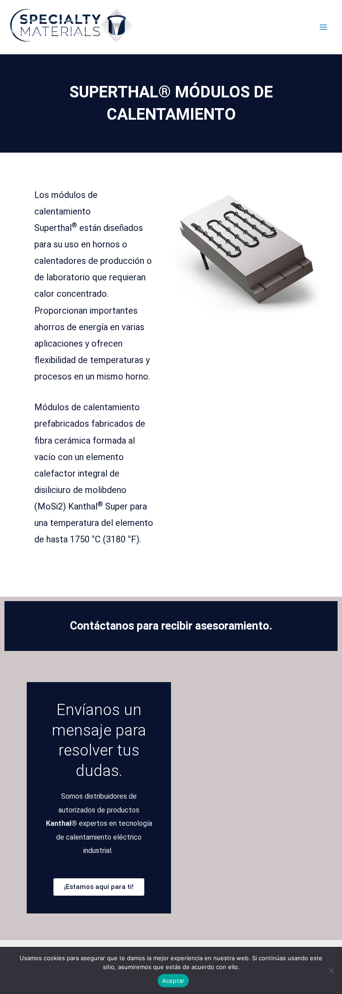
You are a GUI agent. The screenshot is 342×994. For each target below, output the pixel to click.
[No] (330, 970)
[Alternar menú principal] (323, 27)
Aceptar (173, 980)
